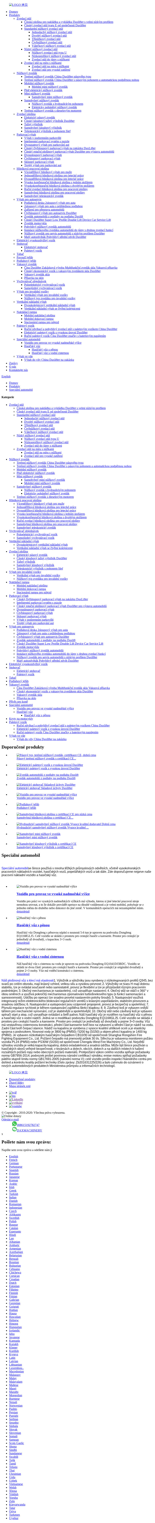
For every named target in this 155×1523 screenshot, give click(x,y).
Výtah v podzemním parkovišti (42, 138)
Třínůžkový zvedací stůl (46, 39)
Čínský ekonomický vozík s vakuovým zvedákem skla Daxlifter (62, 271)
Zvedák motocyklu (35, 223)
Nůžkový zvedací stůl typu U (49, 52)
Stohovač (22, 243)
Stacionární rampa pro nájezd (41, 322)
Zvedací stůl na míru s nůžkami (42, 62)
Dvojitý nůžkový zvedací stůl (49, 35)
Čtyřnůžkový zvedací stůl (47, 42)
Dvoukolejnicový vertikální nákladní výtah (49, 305)
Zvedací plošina (26, 114)
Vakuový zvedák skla (37, 274)
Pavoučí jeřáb (25, 257)
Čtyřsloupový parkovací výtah (42, 158)
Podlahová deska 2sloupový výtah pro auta (49, 202)
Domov (13, 11)
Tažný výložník (33, 124)
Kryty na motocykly (21, 718)
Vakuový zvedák (27, 264)
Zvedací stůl (24, 18)
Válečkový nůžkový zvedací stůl (51, 45)
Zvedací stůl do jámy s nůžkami (51, 59)
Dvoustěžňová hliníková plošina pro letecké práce (54, 178)
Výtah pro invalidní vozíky (33, 291)
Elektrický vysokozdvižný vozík (36, 240)
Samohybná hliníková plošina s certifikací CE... (45, 817)
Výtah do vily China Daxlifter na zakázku (49, 359)
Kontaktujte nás (18, 370)
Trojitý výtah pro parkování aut (42, 165)
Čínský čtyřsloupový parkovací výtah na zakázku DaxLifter (59, 148)
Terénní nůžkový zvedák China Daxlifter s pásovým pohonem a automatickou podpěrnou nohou (81, 80)
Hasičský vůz (32, 346)
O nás (12, 366)
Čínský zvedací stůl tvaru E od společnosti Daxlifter (55, 25)
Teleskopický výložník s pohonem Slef (47, 131)
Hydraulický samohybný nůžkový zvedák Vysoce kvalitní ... (53, 827)
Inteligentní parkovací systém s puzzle (46, 141)
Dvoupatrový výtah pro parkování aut (46, 144)
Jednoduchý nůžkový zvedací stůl (52, 32)
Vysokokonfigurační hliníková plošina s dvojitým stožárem (59, 185)
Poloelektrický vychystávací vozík (44, 284)
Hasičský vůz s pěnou (45, 349)
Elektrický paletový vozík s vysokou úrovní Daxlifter (56, 332)
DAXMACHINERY (29, 1130)
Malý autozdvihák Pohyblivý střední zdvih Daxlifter (55, 237)
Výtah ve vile (25, 356)
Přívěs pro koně (18, 701)
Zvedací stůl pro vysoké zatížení (51, 69)
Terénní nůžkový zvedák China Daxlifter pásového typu (57, 76)
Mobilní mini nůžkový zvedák (50, 86)
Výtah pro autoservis (29, 199)
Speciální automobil (28, 339)
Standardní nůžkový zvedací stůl (43, 28)
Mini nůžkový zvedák (37, 93)
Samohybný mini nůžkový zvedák (52, 97)
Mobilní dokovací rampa (38, 318)
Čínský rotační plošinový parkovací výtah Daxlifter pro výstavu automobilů (69, 151)
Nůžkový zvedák (27, 73)
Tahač (20, 254)
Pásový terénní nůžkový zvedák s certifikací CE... (46, 758)
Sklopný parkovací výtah (39, 161)
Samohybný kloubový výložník (43, 127)
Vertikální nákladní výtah (31, 301)
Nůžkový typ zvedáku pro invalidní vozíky (49, 298)
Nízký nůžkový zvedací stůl (40, 49)
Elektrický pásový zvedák (39, 117)
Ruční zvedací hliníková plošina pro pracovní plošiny (56, 189)
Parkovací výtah (26, 134)
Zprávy (13, 363)
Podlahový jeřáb (26, 260)
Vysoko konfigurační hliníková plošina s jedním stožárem (58, 182)
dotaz (20, 911)
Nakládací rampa (27, 312)
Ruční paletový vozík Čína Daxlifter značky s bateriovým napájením (65, 335)
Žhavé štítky (16, 1082)
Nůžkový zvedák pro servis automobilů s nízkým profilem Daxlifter (64, 233)
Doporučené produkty (22, 1079)
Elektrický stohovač (36, 247)
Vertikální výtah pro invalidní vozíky (46, 295)
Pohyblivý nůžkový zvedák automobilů (47, 226)
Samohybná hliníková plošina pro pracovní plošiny (54, 192)
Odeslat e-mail (10, 1119)
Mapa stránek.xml (19, 1086)
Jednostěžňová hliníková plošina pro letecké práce (54, 175)
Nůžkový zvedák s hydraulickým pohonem (57, 103)
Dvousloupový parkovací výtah (43, 155)
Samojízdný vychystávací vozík (43, 288)
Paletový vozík (33, 250)
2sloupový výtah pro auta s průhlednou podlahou (53, 206)
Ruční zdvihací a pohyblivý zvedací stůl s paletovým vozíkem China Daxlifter (70, 329)
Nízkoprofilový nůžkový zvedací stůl (54, 56)
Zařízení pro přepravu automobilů (44, 209)
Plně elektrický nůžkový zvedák (43, 90)
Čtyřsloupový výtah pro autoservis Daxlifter (50, 213)
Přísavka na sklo (34, 277)
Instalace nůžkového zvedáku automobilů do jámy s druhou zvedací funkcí (68, 230)
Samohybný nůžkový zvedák (41, 100)
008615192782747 (28, 1125)
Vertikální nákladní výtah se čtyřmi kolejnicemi (52, 308)
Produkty (14, 15)
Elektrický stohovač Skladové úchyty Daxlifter (44, 788)
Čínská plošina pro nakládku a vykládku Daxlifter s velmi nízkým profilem (68, 22)
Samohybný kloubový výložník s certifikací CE (45, 847)
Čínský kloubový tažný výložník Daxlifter (49, 120)
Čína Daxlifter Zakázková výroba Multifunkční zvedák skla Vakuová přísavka (70, 267)
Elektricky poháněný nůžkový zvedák (54, 107)
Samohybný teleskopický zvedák (44, 196)
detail (26, 911)
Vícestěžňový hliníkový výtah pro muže (48, 172)
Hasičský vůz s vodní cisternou (50, 353)
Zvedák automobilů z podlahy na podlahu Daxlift (53, 216)
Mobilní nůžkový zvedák (39, 83)
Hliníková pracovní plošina (33, 168)
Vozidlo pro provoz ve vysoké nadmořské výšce (52, 342)
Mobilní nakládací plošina (39, 315)
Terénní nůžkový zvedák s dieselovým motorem (52, 110)
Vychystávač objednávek (31, 281)
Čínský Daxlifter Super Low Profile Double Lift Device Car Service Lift (67, 219)
